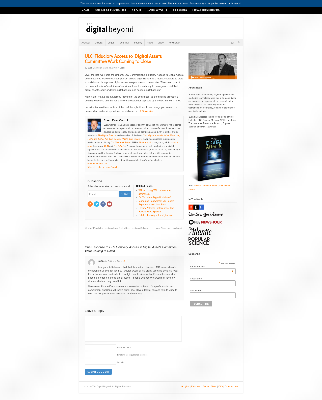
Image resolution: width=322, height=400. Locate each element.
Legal (111, 42)
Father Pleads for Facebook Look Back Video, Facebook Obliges (117, 228)
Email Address (212, 266)
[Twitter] (97, 204)
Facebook (196, 386)
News (150, 42)
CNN (106, 145)
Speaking (180, 10)
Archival (86, 42)
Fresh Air (143, 142)
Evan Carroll (93, 67)
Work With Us (157, 10)
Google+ (185, 386)
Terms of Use (231, 386)
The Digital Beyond (107, 135)
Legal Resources (206, 10)
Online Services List (110, 10)
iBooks (192, 189)
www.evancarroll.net (97, 163)
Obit (151, 142)
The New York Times (121, 142)
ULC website (146, 111)
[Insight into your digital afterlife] (110, 33)
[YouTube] (110, 204)
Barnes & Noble (210, 185)
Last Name (196, 290)
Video (161, 42)
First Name (196, 278)
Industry (137, 42)
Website (120, 362)
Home (86, 10)
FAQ (220, 386)
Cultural (99, 42)
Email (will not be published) (132, 354)
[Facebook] (103, 204)
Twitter (206, 386)
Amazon (197, 185)
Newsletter (174, 42)
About (136, 10)
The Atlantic (119, 145)
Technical (124, 42)
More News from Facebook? (169, 228)
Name (124, 347)
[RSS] (90, 204)
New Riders (224, 185)
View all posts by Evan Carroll (104, 167)
